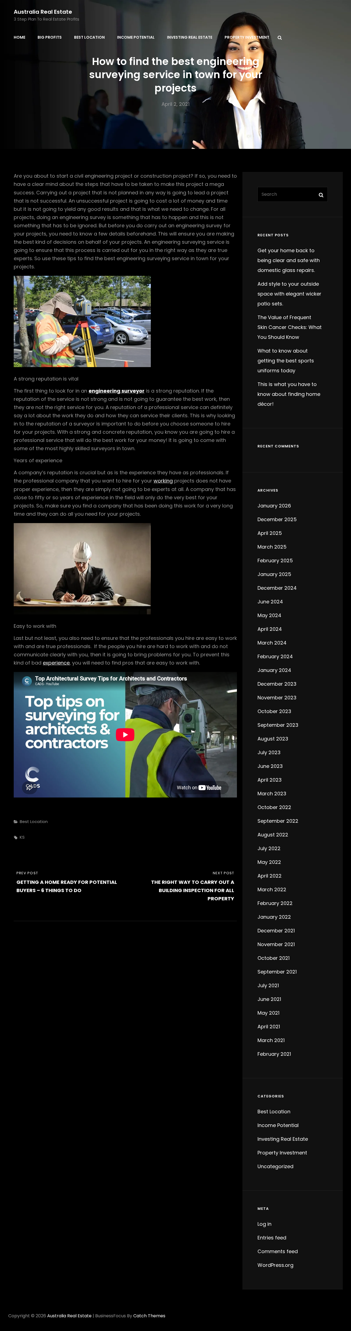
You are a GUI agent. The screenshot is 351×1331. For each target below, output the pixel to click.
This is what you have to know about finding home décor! (288, 394)
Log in (264, 1224)
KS (22, 837)
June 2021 (269, 999)
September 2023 (277, 725)
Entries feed (271, 1237)
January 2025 (274, 574)
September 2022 (277, 821)
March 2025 (272, 546)
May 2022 (269, 862)
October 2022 (274, 807)
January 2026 (274, 505)
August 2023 (272, 738)
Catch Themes (149, 1316)
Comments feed (277, 1251)
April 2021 (268, 1026)
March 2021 (271, 1040)
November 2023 (276, 697)
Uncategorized (275, 1166)
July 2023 (269, 752)
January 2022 (274, 916)
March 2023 (271, 793)
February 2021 (274, 1054)
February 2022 (275, 903)
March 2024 (272, 642)
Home (19, 37)
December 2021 (276, 930)
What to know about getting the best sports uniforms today (285, 360)
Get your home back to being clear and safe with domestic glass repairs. (288, 260)
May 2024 (269, 615)
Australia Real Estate (43, 12)
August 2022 (272, 834)
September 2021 (277, 971)
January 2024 (274, 670)
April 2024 (269, 629)
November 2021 (276, 944)
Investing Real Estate (189, 37)
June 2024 (270, 601)
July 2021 (268, 985)
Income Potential (136, 37)
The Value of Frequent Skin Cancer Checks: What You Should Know (289, 327)
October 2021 (273, 958)
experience (56, 662)
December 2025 (277, 519)
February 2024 (275, 656)
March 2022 (271, 889)
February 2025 (275, 560)
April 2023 (269, 779)
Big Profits (50, 37)
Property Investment (247, 37)
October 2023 (274, 711)
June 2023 (270, 766)
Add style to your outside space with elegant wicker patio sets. (289, 293)
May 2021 (268, 1012)
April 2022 (269, 875)
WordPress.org (275, 1265)
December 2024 (277, 587)
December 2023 (276, 683)
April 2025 (269, 533)
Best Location (89, 37)
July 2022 (269, 848)
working (163, 480)
